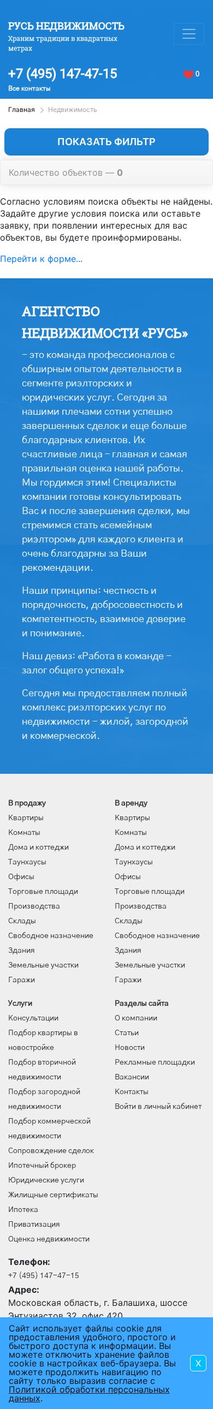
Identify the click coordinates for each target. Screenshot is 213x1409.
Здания (21, 950)
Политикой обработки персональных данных (89, 1394)
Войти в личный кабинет (158, 1107)
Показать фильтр (106, 141)
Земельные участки (43, 965)
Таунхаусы (27, 862)
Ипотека (23, 1210)
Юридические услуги (46, 1180)
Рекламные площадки (155, 1062)
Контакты (132, 1092)
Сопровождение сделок (51, 1151)
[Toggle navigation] (189, 34)
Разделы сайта (142, 1003)
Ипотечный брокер (42, 1165)
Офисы (21, 877)
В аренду (131, 803)
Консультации (33, 1018)
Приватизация (34, 1224)
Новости (130, 1048)
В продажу (27, 803)
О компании (136, 1018)
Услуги (20, 1003)
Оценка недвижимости (49, 1239)
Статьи (127, 1033)
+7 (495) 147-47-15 (62, 73)
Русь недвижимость (66, 25)
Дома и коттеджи (38, 847)
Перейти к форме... (41, 258)
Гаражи (21, 980)
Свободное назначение (50, 936)
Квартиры (26, 818)
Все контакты (29, 88)
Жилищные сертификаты (53, 1195)
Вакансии (132, 1077)
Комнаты (24, 833)
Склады (22, 921)
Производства (34, 906)
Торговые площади (43, 891)
